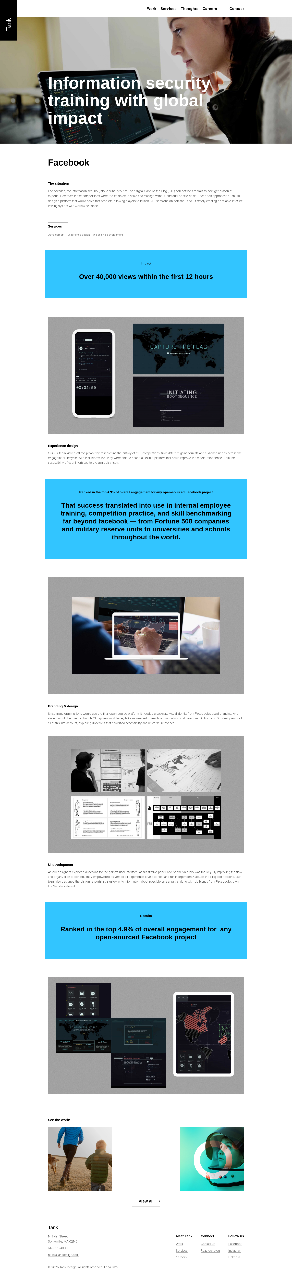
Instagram (234, 1250)
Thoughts (190, 8)
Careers (210, 8)
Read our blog (210, 1250)
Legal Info (111, 1267)
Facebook (235, 1244)
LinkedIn (234, 1257)
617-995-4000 (58, 1248)
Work (151, 8)
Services (169, 8)
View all (146, 1201)
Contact (236, 8)
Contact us (208, 1244)
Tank (8, 24)
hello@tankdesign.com (63, 1255)
